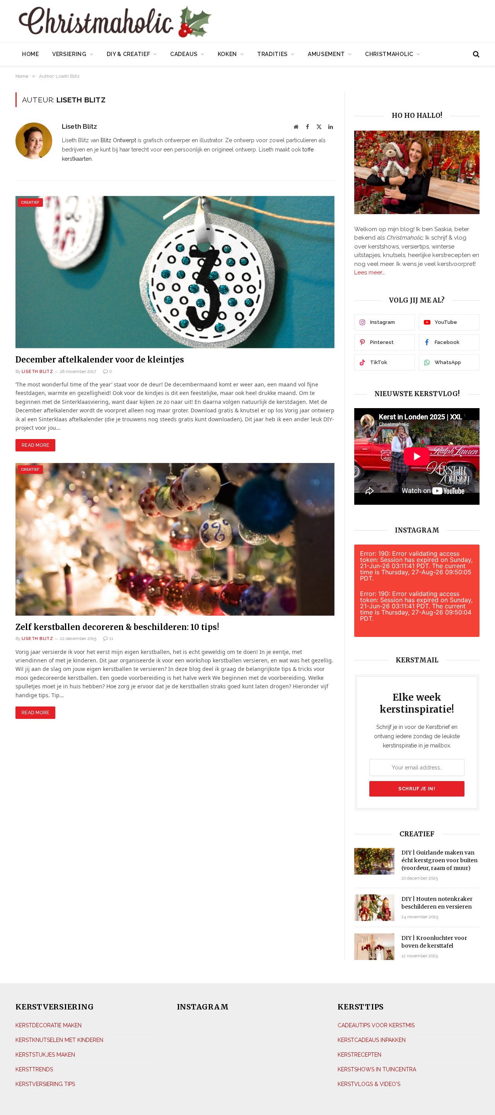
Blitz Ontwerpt (118, 140)
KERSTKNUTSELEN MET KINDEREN (59, 1040)
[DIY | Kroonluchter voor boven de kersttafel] (374, 946)
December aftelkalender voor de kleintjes (99, 359)
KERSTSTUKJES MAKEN (45, 1055)
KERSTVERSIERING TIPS (45, 1084)
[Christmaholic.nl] (158, 22)
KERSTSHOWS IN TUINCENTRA (377, 1069)
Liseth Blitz (79, 126)
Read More (35, 445)
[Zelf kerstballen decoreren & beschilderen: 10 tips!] (175, 539)
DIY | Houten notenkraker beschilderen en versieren (437, 902)
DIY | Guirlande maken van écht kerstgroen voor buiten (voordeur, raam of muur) (439, 860)
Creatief (30, 202)
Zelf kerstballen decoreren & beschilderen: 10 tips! (117, 627)
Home (30, 54)
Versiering (69, 54)
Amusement (326, 54)
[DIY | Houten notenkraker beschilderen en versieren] (374, 907)
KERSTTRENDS (34, 1069)
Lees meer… (369, 272)
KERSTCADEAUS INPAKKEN (372, 1040)
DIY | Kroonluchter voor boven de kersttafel (434, 942)
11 (111, 638)
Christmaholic (389, 54)
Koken (227, 54)
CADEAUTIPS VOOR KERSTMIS (376, 1025)
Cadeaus (184, 54)
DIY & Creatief (128, 54)
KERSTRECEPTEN (359, 1055)
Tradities (272, 54)
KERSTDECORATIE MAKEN (48, 1025)
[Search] (475, 54)
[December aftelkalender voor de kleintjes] (175, 272)
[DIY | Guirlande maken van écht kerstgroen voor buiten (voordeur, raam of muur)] (374, 861)
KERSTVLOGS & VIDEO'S (369, 1084)
